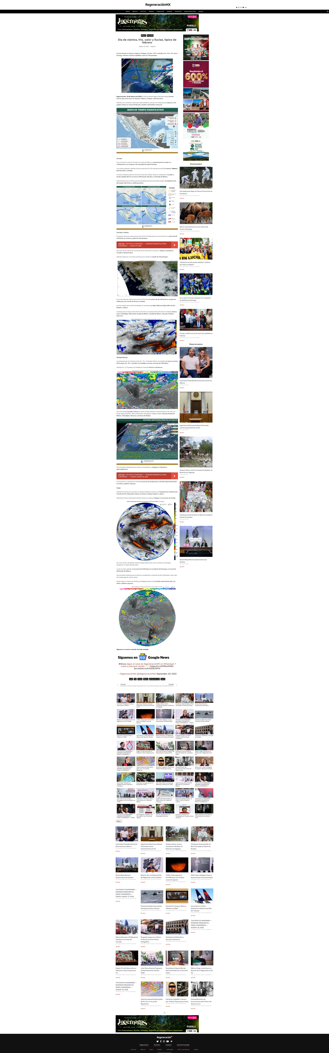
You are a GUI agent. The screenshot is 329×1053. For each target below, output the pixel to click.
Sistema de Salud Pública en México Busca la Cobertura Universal (164, 800)
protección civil (154, 679)
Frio (135, 679)
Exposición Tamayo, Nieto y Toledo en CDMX (125, 736)
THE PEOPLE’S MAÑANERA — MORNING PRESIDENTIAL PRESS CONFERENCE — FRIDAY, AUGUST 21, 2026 (185, 721)
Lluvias (140, 679)
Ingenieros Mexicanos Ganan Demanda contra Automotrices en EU (145, 705)
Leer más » (182, 198)
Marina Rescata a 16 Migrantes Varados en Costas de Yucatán (165, 736)
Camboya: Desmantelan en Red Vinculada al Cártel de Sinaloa (184, 704)
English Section (190, 11)
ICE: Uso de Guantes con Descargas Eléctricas (163, 815)
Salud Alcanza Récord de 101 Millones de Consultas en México (184, 784)
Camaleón (160, 11)
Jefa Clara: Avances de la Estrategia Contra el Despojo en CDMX (126, 800)
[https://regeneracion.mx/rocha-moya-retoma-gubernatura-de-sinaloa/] (203, 699)
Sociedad (150, 35)
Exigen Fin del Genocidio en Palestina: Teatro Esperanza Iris (145, 752)
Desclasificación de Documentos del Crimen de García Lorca (183, 768)
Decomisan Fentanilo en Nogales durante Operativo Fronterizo (124, 784)
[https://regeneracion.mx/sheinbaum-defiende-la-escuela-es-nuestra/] (203, 731)
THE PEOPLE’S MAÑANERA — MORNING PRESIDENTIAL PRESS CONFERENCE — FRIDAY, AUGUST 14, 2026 (126, 816)
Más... (119, 821)
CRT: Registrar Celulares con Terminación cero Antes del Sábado (144, 816)
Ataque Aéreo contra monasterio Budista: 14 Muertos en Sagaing (165, 705)
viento (163, 679)
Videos (200, 11)
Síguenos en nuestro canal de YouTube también (133, 649)
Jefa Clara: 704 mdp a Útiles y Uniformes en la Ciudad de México (145, 800)
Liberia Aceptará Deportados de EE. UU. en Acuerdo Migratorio (144, 768)
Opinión (169, 11)
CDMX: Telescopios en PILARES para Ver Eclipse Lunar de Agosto (145, 721)
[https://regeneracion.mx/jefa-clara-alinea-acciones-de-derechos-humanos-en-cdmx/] (164, 778)
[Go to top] (325, 1049)
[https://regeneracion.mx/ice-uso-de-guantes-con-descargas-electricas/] (164, 810)
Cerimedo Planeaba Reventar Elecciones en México (125, 704)
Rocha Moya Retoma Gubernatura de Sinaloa (202, 704)
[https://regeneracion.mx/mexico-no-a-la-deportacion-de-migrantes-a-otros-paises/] (125, 715)
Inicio (128, 11)
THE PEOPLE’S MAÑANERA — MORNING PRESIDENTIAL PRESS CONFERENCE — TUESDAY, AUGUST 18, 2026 (203, 784)
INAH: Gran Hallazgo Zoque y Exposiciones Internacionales (164, 720)
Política (143, 11)
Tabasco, (175, 168)
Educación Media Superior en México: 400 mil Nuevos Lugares (184, 800)
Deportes (178, 11)
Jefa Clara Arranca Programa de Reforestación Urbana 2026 (165, 752)
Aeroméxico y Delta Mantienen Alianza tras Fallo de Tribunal (145, 736)
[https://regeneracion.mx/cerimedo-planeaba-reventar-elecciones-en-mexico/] (125, 699)
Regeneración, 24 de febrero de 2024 (129, 96)
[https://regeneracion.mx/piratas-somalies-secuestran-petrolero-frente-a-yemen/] (203, 715)
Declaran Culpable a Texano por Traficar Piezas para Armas (165, 768)
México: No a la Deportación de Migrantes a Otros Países (126, 720)
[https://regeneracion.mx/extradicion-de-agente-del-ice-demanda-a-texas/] (145, 778)
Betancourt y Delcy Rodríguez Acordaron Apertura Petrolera (203, 768)
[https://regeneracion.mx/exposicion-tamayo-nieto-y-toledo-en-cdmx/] (125, 731)
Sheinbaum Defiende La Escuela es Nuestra (204, 736)
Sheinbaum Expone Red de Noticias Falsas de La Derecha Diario (184, 753)
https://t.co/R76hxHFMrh (161, 666)
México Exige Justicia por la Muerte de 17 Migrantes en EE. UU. (203, 753)
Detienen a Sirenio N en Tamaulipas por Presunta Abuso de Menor (185, 816)
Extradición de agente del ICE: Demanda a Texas (144, 783)
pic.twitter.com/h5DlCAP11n (147, 668)
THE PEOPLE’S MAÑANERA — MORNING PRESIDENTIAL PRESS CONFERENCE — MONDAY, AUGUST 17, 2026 (203, 800)
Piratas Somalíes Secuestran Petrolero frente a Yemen (203, 720)
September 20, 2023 (166, 673)
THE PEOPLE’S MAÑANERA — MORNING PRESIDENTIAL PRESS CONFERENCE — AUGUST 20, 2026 (125, 753)
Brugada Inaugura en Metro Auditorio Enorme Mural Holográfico (183, 737)
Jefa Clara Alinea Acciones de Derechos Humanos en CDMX (164, 783)
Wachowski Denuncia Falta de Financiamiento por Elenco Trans (203, 816)
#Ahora (122, 664)
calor (131, 679)
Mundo (151, 11)
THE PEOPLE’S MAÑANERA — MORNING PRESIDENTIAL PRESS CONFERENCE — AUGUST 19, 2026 (125, 768)
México (135, 11)
